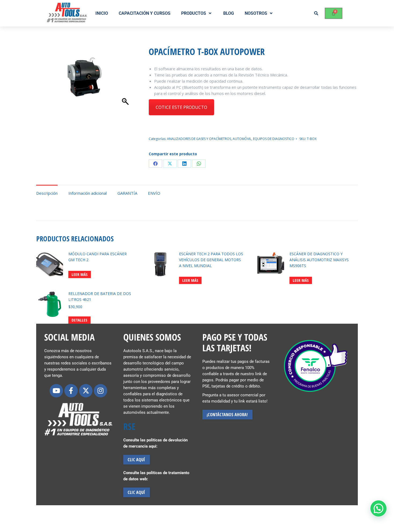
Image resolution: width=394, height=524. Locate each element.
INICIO (101, 13)
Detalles (79, 320)
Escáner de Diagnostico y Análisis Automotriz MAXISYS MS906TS (319, 259)
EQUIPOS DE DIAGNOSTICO (273, 138)
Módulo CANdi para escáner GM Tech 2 (97, 256)
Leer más (80, 274)
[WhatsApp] (199, 164)
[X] (170, 164)
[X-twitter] (85, 390)
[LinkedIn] (184, 164)
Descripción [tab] (47, 193)
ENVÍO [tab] (154, 193)
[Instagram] (100, 390)
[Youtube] (56, 390)
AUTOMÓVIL (242, 138)
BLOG (228, 13)
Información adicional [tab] (87, 193)
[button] (378, 508)
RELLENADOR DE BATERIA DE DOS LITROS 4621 (99, 296)
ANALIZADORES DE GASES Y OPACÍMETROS (199, 138)
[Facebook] (155, 164)
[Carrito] (333, 13)
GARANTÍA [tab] (127, 193)
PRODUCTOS (193, 13)
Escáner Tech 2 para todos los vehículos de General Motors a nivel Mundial (211, 259)
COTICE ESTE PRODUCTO (181, 107)
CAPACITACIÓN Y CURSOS (144, 13)
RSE (129, 426)
